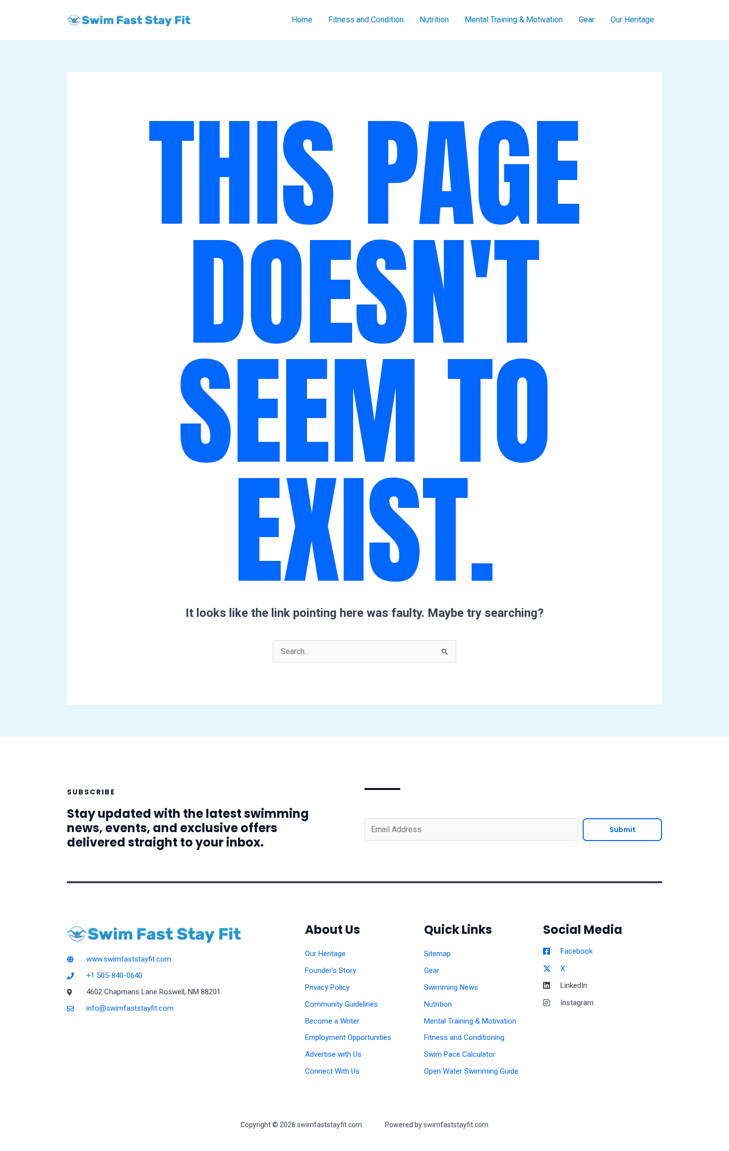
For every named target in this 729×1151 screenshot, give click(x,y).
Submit (622, 830)
